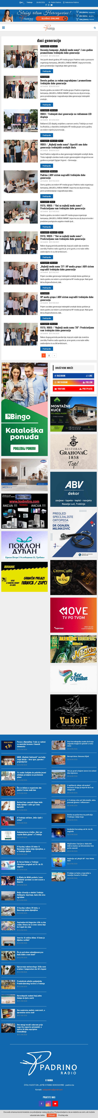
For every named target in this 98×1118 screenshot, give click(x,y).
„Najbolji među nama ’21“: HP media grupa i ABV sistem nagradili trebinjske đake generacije (67, 268)
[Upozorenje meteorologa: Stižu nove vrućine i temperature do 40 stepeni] (8, 970)
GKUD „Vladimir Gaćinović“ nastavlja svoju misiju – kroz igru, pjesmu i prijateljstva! (31, 759)
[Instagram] (48, 1103)
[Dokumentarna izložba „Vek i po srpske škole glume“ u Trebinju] (8, 835)
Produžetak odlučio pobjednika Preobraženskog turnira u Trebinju (31, 982)
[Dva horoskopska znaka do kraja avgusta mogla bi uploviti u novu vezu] (58, 745)
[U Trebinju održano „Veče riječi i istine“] (8, 821)
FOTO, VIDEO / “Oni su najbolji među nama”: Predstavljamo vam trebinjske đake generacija (62, 207)
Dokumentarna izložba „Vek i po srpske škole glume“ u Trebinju (29, 833)
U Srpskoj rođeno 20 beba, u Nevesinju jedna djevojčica (28, 908)
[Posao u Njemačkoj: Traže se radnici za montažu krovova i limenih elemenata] (8, 745)
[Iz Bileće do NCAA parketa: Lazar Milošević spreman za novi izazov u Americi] (8, 880)
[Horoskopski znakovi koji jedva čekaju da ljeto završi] (8, 999)
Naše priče (54, 46)
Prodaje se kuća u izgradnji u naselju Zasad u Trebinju (79, 874)
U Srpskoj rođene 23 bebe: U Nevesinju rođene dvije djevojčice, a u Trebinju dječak (31, 848)
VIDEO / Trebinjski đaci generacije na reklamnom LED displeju (65, 115)
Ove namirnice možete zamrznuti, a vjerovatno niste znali (31, 1011)
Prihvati (52, 1115)
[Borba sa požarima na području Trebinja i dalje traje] (58, 818)
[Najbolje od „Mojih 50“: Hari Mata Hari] (58, 862)
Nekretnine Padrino (72, 2)
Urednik (45, 56)
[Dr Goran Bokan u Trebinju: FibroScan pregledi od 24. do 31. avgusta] (8, 865)
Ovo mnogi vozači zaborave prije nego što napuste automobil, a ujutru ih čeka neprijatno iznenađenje (30, 1028)
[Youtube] (55, 1103)
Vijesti (61, 140)
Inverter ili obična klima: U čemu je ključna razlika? (31, 938)
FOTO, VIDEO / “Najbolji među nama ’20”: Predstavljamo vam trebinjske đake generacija (67, 329)
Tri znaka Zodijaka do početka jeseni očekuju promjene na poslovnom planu (31, 774)
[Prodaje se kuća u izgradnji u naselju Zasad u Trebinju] (58, 876)
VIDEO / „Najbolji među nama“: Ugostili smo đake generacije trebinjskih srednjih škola (63, 146)
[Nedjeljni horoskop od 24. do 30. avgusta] (58, 832)
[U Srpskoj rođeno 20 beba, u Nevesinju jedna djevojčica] (8, 911)
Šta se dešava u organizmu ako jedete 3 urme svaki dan (29, 788)
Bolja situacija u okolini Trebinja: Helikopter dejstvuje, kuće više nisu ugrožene (31, 894)
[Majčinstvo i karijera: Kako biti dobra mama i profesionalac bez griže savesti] (58, 847)
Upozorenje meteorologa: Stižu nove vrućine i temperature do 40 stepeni (31, 967)
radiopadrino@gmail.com (52, 1090)
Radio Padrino (56, 2)
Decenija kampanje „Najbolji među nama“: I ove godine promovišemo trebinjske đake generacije (66, 51)
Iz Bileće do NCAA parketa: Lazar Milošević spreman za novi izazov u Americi (31, 879)
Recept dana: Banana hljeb (78, 756)
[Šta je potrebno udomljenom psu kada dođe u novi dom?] (8, 955)
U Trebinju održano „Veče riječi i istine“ (29, 818)
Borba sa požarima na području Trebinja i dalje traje (80, 816)
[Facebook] (41, 1103)
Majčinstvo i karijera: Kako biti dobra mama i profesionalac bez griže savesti (80, 846)
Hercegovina (45, 46)
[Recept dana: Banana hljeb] (58, 760)
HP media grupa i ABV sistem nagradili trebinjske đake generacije (66, 298)
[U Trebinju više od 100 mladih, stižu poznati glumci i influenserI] (58, 803)
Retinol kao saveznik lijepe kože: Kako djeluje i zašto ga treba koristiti (30, 804)
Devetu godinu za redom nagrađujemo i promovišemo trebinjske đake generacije (65, 82)
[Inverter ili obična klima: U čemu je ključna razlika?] (8, 941)
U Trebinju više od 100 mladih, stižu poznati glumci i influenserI (81, 801)
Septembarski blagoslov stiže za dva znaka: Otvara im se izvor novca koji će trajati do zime (31, 924)
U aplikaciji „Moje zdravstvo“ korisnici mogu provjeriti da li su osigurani (80, 787)
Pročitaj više (63, 1115)
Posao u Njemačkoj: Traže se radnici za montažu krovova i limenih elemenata (31, 744)
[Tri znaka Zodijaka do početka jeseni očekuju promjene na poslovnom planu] (8, 776)
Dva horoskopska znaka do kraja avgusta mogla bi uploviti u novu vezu (80, 744)
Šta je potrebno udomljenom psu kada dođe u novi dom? (30, 953)
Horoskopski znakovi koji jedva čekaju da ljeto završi (29, 996)
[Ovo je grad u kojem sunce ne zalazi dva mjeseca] (58, 774)
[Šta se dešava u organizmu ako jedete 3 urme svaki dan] (8, 791)
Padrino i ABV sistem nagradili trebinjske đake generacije (62, 176)
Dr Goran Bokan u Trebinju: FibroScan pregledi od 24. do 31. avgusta (30, 864)
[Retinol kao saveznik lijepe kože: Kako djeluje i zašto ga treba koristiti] (8, 805)
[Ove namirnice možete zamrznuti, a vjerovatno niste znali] (8, 1013)
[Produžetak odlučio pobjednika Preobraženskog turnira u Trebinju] (8, 984)
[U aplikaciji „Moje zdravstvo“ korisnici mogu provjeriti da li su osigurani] (58, 789)
